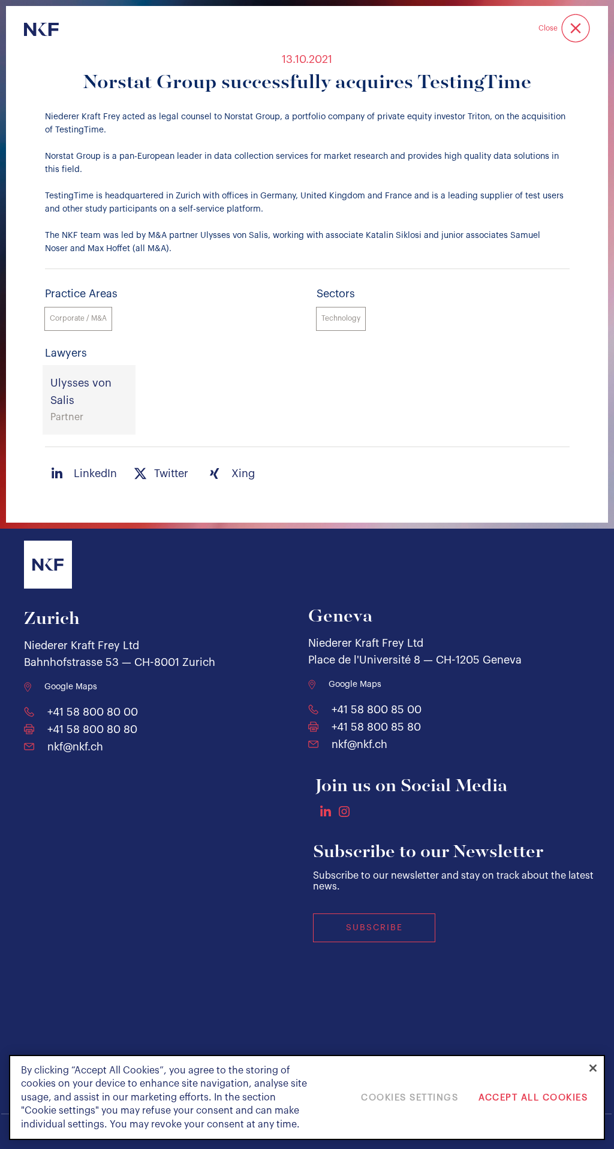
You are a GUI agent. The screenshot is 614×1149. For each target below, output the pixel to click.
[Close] (593, 1068)
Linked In (325, 811)
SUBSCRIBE (374, 928)
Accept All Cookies (533, 1097)
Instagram (344, 811)
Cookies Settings (409, 1097)
